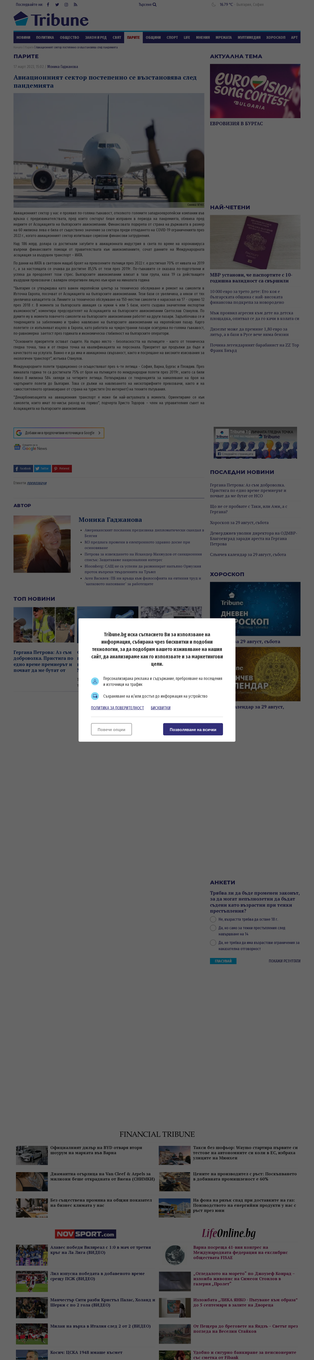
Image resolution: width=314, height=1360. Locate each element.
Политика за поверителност (117, 708)
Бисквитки (160, 708)
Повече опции (111, 730)
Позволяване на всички (193, 730)
